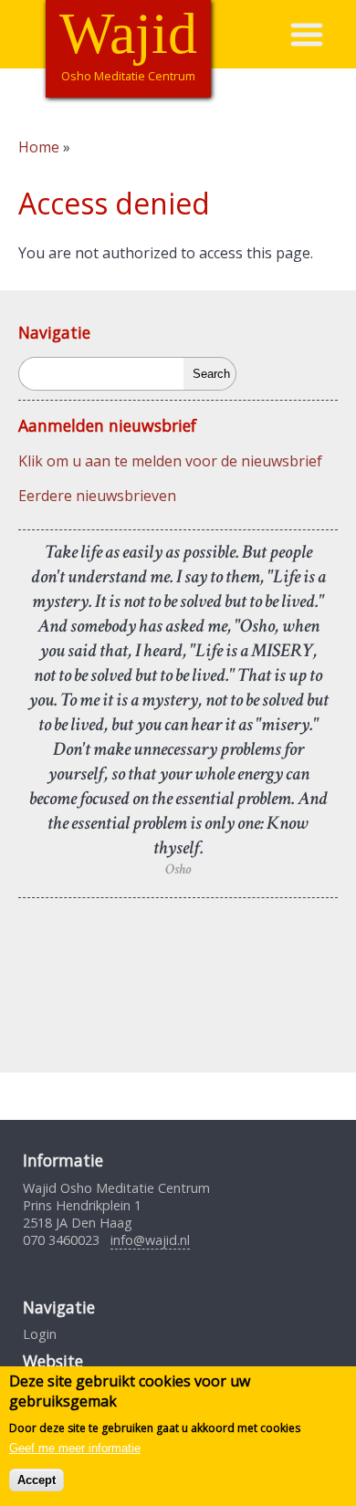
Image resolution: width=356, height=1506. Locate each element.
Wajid (128, 33)
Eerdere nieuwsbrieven (97, 496)
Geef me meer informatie (75, 1448)
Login (40, 1334)
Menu (322, 34)
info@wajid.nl (150, 1240)
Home (38, 147)
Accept (36, 1480)
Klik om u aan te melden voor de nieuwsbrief (170, 461)
